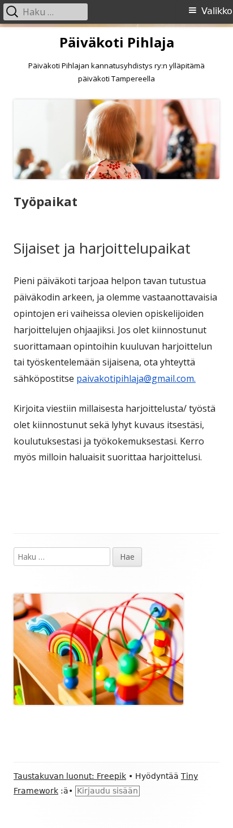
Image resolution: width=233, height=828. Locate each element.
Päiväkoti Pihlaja (116, 42)
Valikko (216, 11)
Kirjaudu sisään (107, 790)
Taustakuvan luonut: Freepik (70, 776)
